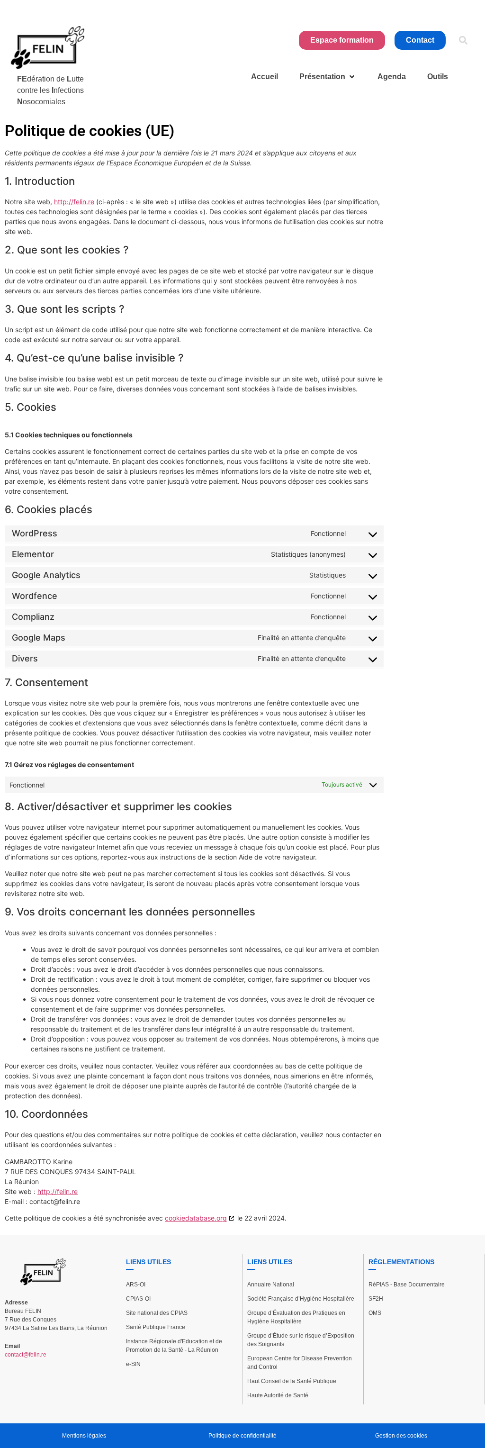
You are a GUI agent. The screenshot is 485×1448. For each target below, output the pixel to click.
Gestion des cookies (401, 1435)
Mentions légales (84, 1435)
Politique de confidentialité (242, 1435)
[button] (463, 40)
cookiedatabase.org (196, 1218)
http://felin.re (74, 202)
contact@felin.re (25, 1354)
